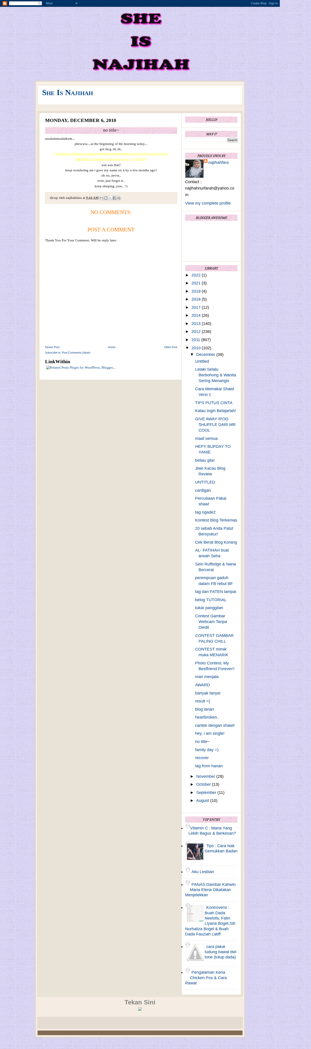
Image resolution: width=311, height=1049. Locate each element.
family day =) (207, 749)
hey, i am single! (209, 733)
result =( (202, 701)
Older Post (170, 347)
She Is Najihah (67, 92)
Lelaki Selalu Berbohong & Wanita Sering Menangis (215, 375)
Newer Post (52, 347)
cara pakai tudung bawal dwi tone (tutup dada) (220, 952)
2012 (196, 331)
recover (202, 757)
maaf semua (206, 438)
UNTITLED (205, 482)
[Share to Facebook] (114, 198)
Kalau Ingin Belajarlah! (215, 410)
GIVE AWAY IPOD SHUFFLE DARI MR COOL (215, 425)
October (204, 784)
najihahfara (218, 162)
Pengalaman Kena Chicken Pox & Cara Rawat (206, 977)
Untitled (202, 361)
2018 (196, 299)
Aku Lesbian (202, 871)
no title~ (202, 741)
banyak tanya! (208, 693)
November (206, 776)
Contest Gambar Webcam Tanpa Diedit (211, 622)
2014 (196, 315)
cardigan (203, 490)
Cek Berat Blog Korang (216, 542)
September (206, 792)
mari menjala (207, 676)
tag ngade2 (205, 512)
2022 (196, 275)
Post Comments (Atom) (76, 352)
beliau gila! (205, 460)
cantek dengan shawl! (215, 725)
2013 (196, 323)
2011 (196, 339)
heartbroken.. (207, 717)
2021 (196, 283)
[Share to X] (110, 198)
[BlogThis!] (106, 198)
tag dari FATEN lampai (215, 591)
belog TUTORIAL (211, 600)
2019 (196, 291)
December (206, 354)
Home (111, 347)
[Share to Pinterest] (119, 198)
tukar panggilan (209, 608)
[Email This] (101, 198)
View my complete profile (208, 203)
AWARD (202, 685)
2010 (196, 348)
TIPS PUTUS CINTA (213, 402)
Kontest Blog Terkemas (216, 520)
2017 (196, 307)
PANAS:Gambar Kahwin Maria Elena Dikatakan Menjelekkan (210, 889)
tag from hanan (209, 766)
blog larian (204, 709)
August (203, 800)
